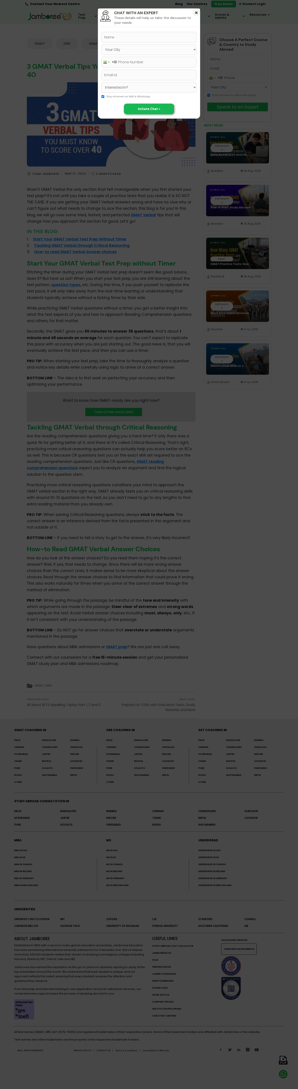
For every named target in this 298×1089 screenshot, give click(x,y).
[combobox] (109, 62)
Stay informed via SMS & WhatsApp (128, 96)
